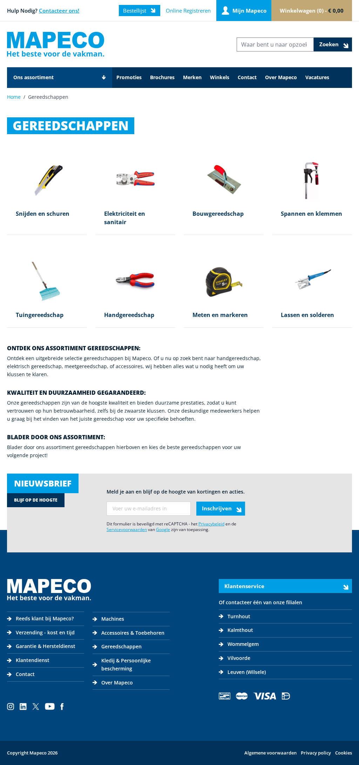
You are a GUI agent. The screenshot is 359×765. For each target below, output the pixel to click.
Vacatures (317, 77)
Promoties (129, 77)
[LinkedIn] (23, 706)
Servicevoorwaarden (127, 529)
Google (163, 529)
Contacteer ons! (59, 10)
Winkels (219, 77)
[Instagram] (10, 706)
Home (14, 97)
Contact (247, 77)
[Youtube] (50, 706)
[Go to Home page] (55, 44)
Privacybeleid (211, 524)
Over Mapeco (281, 77)
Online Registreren (188, 10)
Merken (192, 77)
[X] (35, 706)
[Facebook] (62, 706)
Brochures (162, 77)
